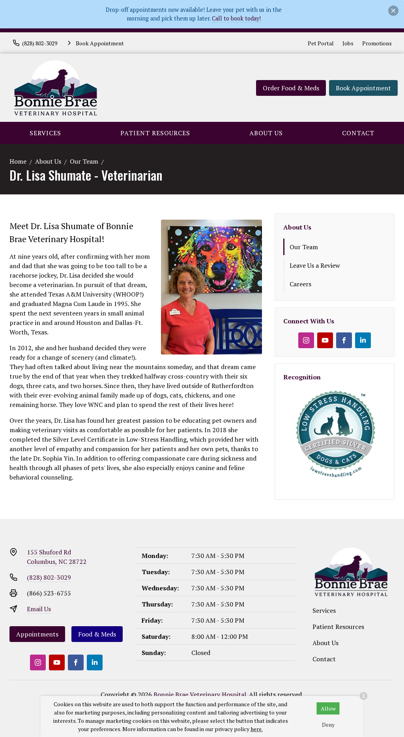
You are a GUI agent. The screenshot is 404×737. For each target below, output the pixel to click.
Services (45, 133)
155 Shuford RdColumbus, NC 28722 (56, 557)
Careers (300, 284)
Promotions (377, 43)
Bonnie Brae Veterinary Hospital (199, 694)
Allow (328, 708)
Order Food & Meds (291, 88)
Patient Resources (155, 133)
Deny (328, 724)
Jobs (348, 43)
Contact (358, 133)
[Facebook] (344, 340)
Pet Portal (321, 43)
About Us (266, 133)
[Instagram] (306, 340)
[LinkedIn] (363, 340)
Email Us (39, 609)
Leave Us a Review (315, 265)
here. (257, 729)
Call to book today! (236, 18)
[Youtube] (325, 340)
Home (17, 161)
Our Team (84, 161)
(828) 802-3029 (49, 577)
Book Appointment (363, 88)
